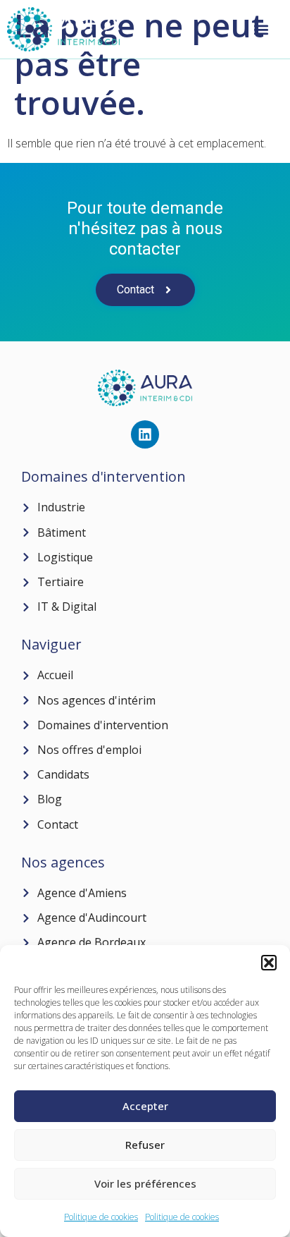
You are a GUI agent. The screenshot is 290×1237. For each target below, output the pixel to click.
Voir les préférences (145, 1183)
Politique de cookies (101, 1217)
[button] (269, 963)
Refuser (145, 1145)
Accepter (145, 1106)
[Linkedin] (145, 434)
